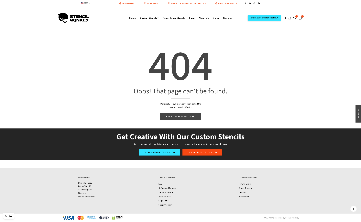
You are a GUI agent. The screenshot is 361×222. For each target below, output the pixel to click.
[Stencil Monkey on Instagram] (254, 3)
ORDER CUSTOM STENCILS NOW (264, 18)
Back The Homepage (178, 116)
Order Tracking (245, 188)
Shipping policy (165, 205)
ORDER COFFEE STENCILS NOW (202, 152)
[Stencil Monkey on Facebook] (245, 3)
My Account (244, 196)
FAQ (160, 184)
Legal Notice (164, 200)
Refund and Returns (167, 188)
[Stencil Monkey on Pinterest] (250, 3)
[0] (300, 18)
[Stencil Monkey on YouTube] (259, 3)
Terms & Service (166, 192)
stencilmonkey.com (86, 196)
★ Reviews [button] (358, 113)
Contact (242, 192)
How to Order (245, 184)
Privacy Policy (164, 196)
